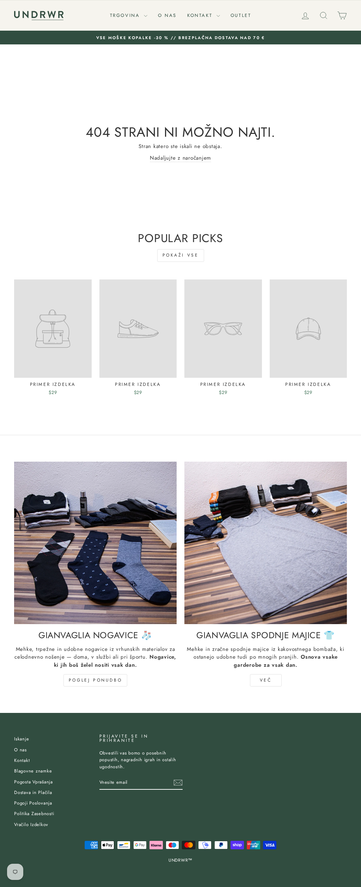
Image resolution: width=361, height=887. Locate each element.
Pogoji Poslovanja (33, 803)
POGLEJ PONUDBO (95, 680)
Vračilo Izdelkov (31, 824)
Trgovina (126, 15)
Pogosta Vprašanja (33, 781)
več (266, 680)
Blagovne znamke (33, 771)
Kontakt (201, 15)
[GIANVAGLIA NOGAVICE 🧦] (95, 543)
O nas (167, 15)
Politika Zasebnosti (34, 813)
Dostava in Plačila (33, 792)
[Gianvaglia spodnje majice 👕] (265, 543)
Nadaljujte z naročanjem (180, 158)
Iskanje (21, 738)
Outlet (241, 15)
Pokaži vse (181, 255)
